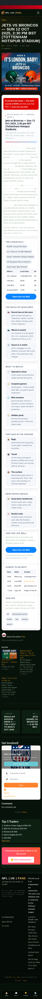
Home (6, 994)
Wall (16, 994)
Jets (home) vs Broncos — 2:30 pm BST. (9, 662)
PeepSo (24, 812)
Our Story (5, 926)
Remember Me (12, 789)
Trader (25, 980)
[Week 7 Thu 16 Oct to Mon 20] (11, 687)
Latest (35, 994)
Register (7, 793)
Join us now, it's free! (21, 764)
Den (3, 45)
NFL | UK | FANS (13, 13)
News (4, 20)
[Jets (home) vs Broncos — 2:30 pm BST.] (10, 654)
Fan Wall (18, 980)
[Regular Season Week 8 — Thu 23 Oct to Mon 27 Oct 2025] (29, 662)
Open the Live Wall (19, 106)
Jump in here (29, 581)
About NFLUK (7, 922)
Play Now (6, 841)
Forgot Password (9, 796)
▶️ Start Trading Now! (21, 859)
